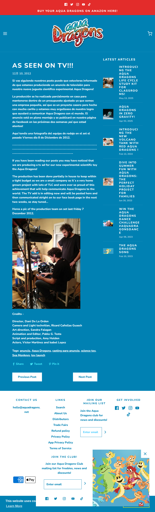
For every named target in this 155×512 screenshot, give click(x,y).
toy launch (38, 355)
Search (60, 407)
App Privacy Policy (60, 442)
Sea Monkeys (21, 355)
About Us (60, 413)
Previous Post (27, 377)
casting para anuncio (66, 351)
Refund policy (60, 431)
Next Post (85, 377)
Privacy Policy (60, 437)
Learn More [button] (14, 506)
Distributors (61, 419)
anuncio (25, 351)
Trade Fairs (60, 425)
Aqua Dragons (41, 351)
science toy (88, 351)
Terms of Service (60, 448)
